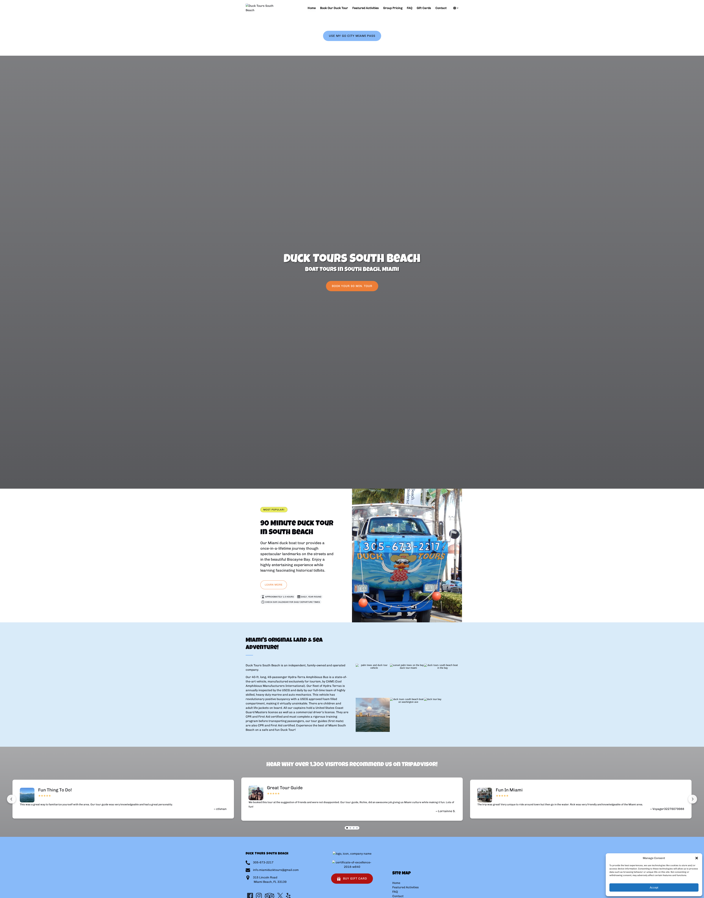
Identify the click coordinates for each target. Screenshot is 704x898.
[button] (696, 858)
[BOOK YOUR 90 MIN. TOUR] (352, 275)
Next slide (692, 799)
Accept (654, 887)
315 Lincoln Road (265, 877)
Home (312, 8)
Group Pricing (392, 8)
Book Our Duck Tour (334, 8)
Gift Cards (424, 8)
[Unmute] (354, 482)
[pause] (349, 482)
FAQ (409, 8)
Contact (441, 8)
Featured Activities (365, 8)
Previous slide (11, 799)
